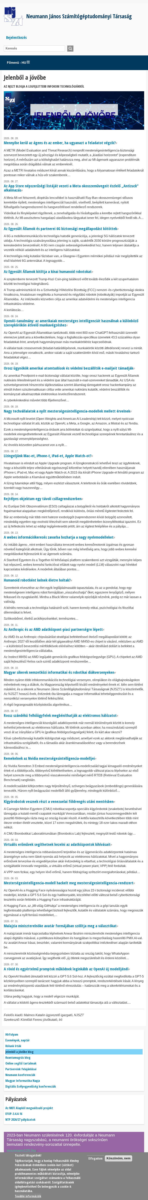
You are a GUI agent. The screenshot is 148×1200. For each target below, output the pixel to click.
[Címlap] (15, 16)
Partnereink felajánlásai (20, 1069)
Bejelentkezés (16, 37)
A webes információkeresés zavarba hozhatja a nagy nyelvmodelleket (59, 537)
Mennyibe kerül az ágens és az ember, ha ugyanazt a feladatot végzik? (60, 142)
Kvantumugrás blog (17, 1057)
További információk (28, 1196)
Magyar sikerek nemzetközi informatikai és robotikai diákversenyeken (59, 672)
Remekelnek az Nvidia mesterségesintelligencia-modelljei (49, 758)
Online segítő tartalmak (20, 1063)
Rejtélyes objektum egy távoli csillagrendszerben (43, 498)
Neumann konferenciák (20, 1075)
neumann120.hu (21, 1150)
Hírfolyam (11, 1034)
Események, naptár (17, 1040)
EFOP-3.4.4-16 (13, 1114)
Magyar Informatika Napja (22, 1081)
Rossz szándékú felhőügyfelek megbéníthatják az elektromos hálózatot (60, 715)
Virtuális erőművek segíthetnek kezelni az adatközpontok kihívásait (57, 844)
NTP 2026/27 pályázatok (20, 1119)
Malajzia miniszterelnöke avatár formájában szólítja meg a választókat (60, 925)
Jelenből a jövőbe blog (19, 1052)
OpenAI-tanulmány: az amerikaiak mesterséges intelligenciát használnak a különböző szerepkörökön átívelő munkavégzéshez (71, 323)
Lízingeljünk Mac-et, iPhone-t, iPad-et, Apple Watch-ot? (47, 455)
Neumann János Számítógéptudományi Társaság (79, 16)
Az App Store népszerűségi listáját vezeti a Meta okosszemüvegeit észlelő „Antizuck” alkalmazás (71, 188)
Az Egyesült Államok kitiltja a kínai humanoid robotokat (48, 271)
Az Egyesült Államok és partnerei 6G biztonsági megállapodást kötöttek (60, 228)
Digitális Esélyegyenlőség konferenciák (30, 1086)
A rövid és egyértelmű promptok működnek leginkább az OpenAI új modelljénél (66, 969)
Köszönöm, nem (118, 1158)
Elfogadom (95, 1158)
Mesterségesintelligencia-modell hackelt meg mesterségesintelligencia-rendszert (68, 882)
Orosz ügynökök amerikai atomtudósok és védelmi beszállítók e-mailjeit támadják (68, 368)
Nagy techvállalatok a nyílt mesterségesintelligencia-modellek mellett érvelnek (67, 411)
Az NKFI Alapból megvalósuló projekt (29, 1108)
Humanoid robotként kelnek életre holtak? (37, 580)
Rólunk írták (13, 1046)
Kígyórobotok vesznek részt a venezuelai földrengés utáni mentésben (59, 801)
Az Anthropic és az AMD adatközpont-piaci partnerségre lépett (53, 629)
